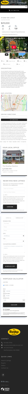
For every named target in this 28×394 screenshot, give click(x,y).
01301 (18, 141)
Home (1, 141)
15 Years (11, 285)
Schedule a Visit (19, 217)
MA (7, 141)
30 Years (6, 285)
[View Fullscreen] (3, 101)
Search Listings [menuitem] (6, 360)
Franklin (10, 141)
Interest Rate (6, 298)
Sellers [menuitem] (3, 365)
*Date (4, 233)
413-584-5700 (15, 10)
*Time (4, 238)
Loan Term (5, 282)
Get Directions (14, 119)
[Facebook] (3, 374)
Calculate (14, 304)
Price (4, 288)
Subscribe (10, 206)
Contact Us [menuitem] (4, 368)
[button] (26, 6)
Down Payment (6, 293)
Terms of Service (12, 271)
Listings (4, 141)
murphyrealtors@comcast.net (13, 345)
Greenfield (14, 141)
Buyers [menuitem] (3, 363)
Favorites (20, 2)
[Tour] (18, 64)
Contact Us (8, 217)
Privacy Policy (17, 202)
